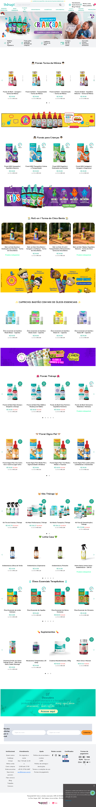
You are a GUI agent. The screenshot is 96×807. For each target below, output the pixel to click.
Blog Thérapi (76, 7)
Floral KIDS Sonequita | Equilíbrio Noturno (12, 167)
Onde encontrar (10, 769)
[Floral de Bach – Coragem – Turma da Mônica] (12, 78)
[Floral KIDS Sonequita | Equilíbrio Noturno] (12, 153)
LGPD (41, 761)
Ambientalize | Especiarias (36, 566)
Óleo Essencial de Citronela (83, 610)
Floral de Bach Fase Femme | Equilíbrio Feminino (60, 406)
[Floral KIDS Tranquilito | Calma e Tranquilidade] (36, 153)
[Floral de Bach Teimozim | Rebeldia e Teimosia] (84, 391)
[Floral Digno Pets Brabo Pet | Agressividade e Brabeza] (36, 449)
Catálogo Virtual (10, 759)
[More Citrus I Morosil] (84, 647)
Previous (4, 25)
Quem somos (10, 755)
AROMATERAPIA (35, 9)
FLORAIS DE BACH (24, 9)
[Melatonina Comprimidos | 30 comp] (36, 647)
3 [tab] (50, 673)
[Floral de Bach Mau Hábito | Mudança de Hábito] (36, 391)
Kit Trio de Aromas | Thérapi (12, 523)
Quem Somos (76, 5)
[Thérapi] (6, 5)
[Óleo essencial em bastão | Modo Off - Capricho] (84, 317)
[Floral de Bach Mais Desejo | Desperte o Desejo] (12, 391)
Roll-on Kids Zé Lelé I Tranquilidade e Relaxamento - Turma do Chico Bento (60, 249)
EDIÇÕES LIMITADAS (81, 9)
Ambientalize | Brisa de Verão (12, 566)
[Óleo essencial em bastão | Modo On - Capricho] (60, 317)
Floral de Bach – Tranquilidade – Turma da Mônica (36, 93)
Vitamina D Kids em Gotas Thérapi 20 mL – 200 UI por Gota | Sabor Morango (12, 662)
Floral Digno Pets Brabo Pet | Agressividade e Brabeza (36, 464)
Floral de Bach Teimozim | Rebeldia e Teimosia (84, 406)
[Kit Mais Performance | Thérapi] (36, 509)
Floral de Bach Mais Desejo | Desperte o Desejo (12, 406)
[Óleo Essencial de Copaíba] (36, 596)
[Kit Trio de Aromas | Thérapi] (12, 509)
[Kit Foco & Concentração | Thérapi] (84, 509)
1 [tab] (46, 102)
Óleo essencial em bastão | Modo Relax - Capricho (12, 332)
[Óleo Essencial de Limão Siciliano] (12, 596)
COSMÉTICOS (48, 9)
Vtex (54, 803)
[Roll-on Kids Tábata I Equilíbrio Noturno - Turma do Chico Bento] (84, 233)
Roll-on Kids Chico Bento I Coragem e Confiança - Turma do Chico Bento (36, 249)
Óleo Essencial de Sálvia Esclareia (60, 611)
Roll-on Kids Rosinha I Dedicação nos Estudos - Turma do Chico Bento (12, 249)
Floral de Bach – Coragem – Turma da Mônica (12, 93)
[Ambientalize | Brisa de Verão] (12, 552)
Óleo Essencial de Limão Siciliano (12, 611)
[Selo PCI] (65, 760)
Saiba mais (68, 800)
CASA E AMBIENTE (71, 9)
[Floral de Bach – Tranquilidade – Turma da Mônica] (36, 78)
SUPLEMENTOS (60, 9)
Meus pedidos (87, 6)
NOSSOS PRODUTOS (3, 9)
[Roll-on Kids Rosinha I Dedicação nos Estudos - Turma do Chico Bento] (12, 233)
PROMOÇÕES (92, 9)
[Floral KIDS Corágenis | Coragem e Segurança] (84, 153)
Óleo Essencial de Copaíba (36, 610)
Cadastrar (86, 733)
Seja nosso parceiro (10, 773)
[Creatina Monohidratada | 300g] (60, 647)
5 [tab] (53, 417)
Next (91, 25)
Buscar (60, 5)
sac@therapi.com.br (24, 772)
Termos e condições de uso (41, 769)
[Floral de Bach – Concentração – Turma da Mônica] (60, 78)
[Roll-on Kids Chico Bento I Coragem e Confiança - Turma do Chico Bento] (36, 233)
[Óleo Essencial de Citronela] (84, 596)
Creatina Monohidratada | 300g (60, 661)
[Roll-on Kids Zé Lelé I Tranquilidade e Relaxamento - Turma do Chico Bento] (60, 233)
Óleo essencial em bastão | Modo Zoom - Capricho (36, 332)
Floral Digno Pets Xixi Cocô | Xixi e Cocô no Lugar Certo (12, 464)
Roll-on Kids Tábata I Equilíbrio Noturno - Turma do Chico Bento (84, 249)
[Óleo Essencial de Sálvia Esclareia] (60, 596)
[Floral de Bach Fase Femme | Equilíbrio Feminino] (60, 391)
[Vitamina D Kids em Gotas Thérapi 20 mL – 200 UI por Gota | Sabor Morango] (12, 647)
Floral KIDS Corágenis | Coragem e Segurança (84, 167)
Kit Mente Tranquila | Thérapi (60, 523)
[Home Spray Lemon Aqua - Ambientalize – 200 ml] (84, 552)
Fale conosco (10, 778)
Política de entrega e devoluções (41, 765)
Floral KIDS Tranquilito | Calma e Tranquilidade (36, 167)
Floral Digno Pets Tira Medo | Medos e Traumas (60, 464)
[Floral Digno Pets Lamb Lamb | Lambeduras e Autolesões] (84, 449)
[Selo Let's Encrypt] (65, 755)
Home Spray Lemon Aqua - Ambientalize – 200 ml (84, 566)
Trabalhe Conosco (10, 784)
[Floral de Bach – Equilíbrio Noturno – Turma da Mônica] (84, 78)
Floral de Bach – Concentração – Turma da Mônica (60, 93)
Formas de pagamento (41, 772)
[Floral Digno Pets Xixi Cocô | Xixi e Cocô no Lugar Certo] (12, 449)
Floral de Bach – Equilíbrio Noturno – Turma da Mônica (83, 93)
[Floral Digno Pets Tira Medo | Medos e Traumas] (60, 449)
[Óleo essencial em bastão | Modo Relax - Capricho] (12, 317)
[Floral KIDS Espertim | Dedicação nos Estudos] (60, 153)
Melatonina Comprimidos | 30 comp (36, 661)
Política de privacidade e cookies (41, 756)
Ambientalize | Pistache (60, 566)
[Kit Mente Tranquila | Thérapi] (60, 509)
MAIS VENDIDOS (14, 9)
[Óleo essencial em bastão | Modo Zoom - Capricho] (36, 317)
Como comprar (10, 766)
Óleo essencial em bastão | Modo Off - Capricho (84, 332)
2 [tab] (49, 102)
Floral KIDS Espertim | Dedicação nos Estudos (60, 167)
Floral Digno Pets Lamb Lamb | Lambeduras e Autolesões (83, 464)
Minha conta (87, 4)
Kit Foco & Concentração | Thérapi (84, 523)
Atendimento (76, 3)
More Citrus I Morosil (84, 661)
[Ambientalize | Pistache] (60, 552)
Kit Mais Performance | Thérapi (36, 523)
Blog (10, 780)
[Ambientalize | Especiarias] (36, 552)
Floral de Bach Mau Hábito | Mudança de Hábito (36, 406)
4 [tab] (50, 417)
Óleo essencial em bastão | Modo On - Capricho (60, 332)
